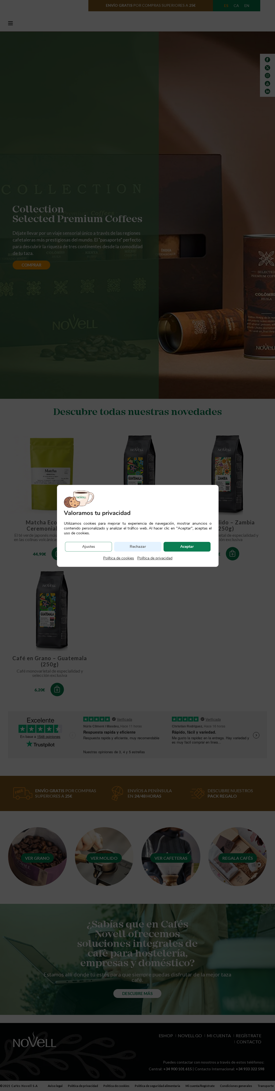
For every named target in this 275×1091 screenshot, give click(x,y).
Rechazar (138, 546)
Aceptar (187, 546)
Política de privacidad (154, 558)
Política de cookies (118, 558)
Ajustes (88, 546)
